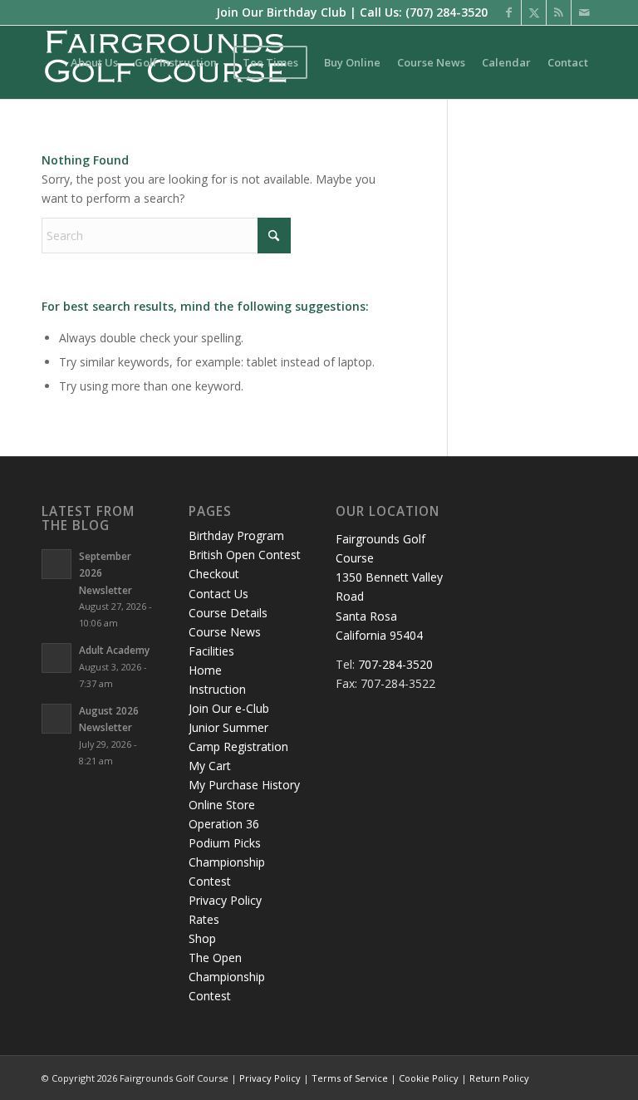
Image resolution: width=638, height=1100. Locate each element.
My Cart (210, 765)
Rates (204, 919)
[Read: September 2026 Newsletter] (56, 564)
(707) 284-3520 (446, 12)
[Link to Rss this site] (559, 12)
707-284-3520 (395, 664)
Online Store (222, 805)
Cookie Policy (429, 1078)
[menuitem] (94, 62)
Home (205, 670)
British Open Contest (245, 554)
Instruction (217, 689)
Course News (225, 632)
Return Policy (499, 1078)
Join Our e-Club (229, 708)
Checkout (214, 574)
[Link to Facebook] (509, 12)
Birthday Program (236, 535)
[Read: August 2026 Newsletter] (56, 719)
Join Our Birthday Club (281, 12)
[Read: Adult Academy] (56, 658)
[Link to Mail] (584, 12)
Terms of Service (350, 1078)
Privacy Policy (225, 900)
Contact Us (218, 594)
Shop (202, 938)
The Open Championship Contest (227, 977)
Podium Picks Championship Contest (227, 862)
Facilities (211, 651)
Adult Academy (114, 649)
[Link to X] (534, 12)
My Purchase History (244, 785)
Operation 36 (224, 824)
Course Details (228, 613)
